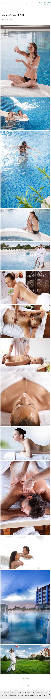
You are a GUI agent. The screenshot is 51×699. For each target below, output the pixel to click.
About (10, 3)
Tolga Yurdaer (44, 3)
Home (1, 3)
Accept (24, 697)
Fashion (6, 3)
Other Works (16, 3)
